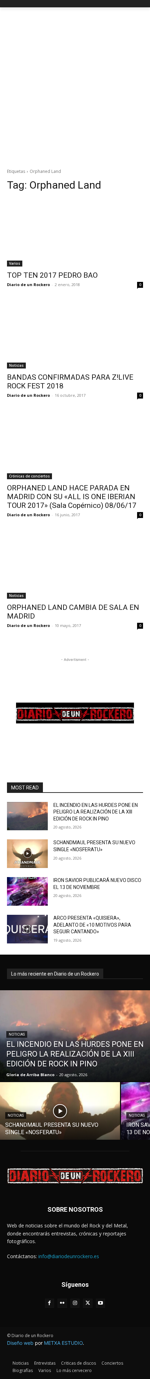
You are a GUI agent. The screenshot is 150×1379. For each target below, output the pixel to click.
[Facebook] (49, 1303)
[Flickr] (62, 1303)
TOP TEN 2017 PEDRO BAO (52, 275)
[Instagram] (75, 1303)
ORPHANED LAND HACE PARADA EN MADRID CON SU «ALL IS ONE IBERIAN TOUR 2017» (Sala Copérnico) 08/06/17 (71, 497)
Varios (14, 263)
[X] (87, 1303)
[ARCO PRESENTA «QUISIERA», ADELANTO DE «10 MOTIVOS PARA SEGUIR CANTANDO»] (27, 929)
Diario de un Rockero (28, 284)
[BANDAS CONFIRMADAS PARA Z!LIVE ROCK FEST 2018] (75, 334)
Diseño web (20, 1343)
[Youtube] (100, 1303)
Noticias (16, 365)
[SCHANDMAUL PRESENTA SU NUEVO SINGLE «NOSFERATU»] (27, 853)
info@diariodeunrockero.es (68, 1256)
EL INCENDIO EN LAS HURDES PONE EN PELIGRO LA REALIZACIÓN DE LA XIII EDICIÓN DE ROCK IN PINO (95, 812)
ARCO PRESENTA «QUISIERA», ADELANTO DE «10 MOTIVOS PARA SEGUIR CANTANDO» (92, 924)
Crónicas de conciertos (29, 476)
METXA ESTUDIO (63, 1343)
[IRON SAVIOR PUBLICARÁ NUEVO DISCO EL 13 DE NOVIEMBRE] (27, 891)
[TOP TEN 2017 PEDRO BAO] (75, 232)
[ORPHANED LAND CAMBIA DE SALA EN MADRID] (75, 565)
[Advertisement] (75, 86)
